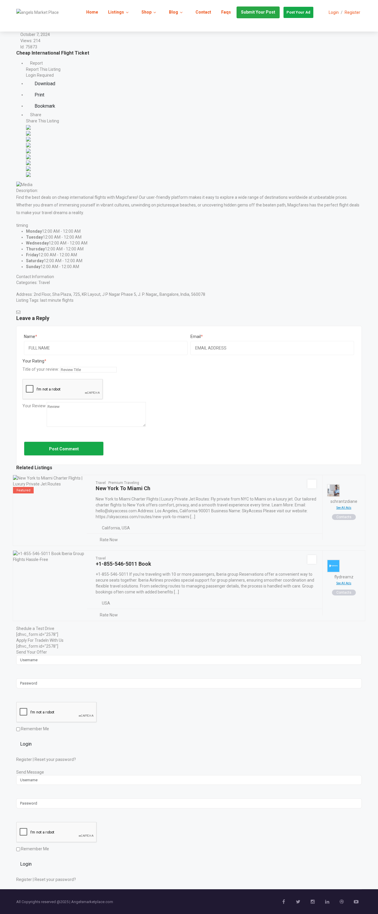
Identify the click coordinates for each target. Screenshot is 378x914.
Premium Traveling (123, 483)
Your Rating (33, 361)
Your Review (34, 405)
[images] (24, 184)
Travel (44, 282)
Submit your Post (258, 12)
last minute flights (57, 300)
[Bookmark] (311, 484)
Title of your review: (40, 369)
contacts (343, 517)
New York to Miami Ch (123, 488)
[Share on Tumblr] (28, 162)
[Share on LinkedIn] (28, 138)
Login (26, 744)
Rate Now (109, 539)
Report (36, 63)
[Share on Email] (28, 174)
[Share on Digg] (28, 144)
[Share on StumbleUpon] (28, 168)
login (334, 12)
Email (195, 336)
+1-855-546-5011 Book (123, 564)
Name (29, 336)
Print (38, 95)
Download (44, 83)
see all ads (343, 507)
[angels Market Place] (37, 12)
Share (35, 114)
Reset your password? (55, 759)
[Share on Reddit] (28, 150)
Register (352, 12)
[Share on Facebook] (28, 126)
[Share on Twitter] (28, 132)
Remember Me (34, 728)
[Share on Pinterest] (28, 156)
